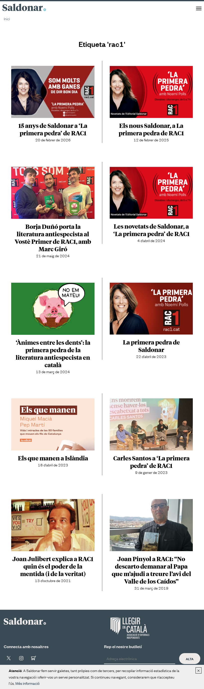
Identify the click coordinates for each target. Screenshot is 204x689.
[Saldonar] (25, 620)
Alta (190, 658)
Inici (7, 18)
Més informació (27, 683)
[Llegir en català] (129, 628)
